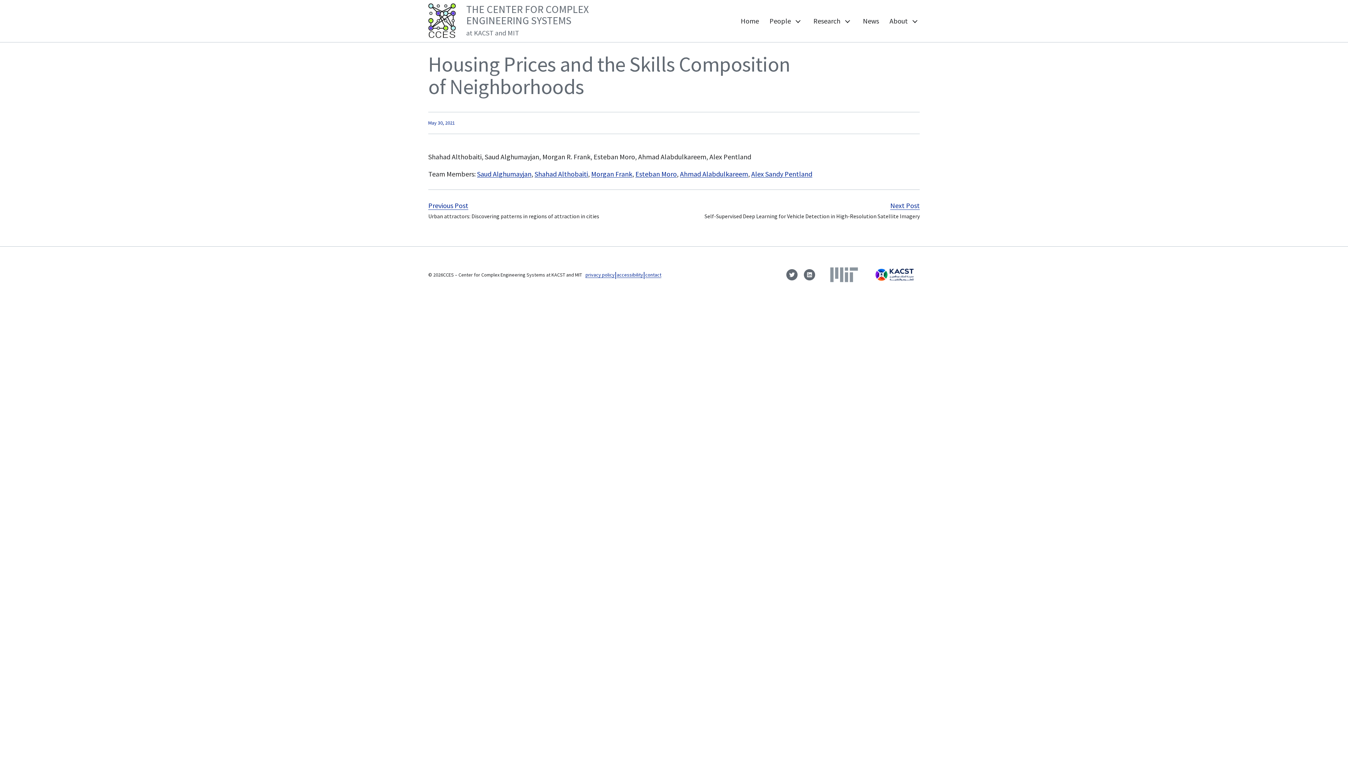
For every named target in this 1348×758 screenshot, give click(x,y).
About (899, 20)
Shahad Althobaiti (561, 173)
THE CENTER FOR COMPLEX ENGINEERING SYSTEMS (527, 19)
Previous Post (448, 205)
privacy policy (600, 275)
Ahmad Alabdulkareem (714, 173)
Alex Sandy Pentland (781, 173)
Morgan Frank (611, 173)
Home (750, 20)
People (780, 20)
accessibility (630, 275)
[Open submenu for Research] (847, 21)
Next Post (905, 205)
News (871, 20)
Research (826, 20)
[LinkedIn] (809, 275)
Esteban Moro (656, 173)
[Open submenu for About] (914, 21)
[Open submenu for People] (797, 21)
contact (653, 275)
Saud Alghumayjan (504, 173)
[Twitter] (792, 275)
